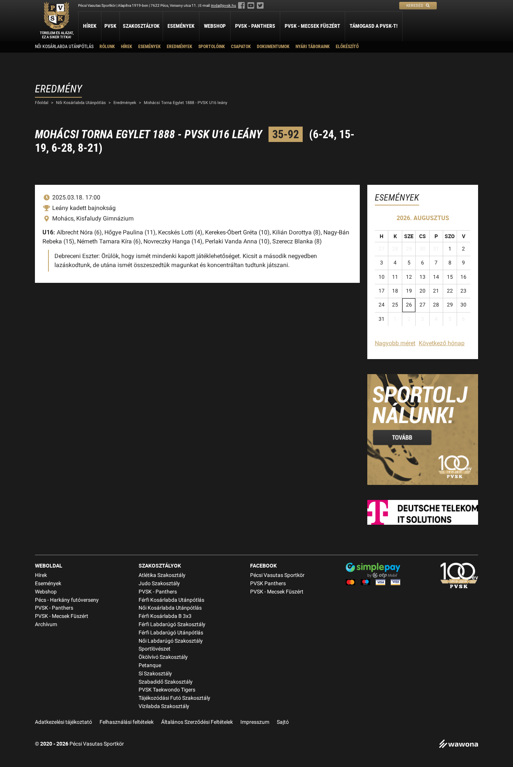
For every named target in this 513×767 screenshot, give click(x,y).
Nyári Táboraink (313, 46)
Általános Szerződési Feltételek (197, 722)
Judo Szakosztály (159, 583)
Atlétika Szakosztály (162, 575)
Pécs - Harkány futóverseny (67, 600)
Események (181, 26)
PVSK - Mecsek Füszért (312, 26)
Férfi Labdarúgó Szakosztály (172, 624)
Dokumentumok (273, 46)
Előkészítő (347, 46)
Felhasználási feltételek (127, 722)
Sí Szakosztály (155, 673)
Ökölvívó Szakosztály (163, 657)
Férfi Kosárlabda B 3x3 (165, 616)
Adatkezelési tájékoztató (63, 722)
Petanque (150, 665)
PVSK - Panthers (255, 26)
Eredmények (179, 46)
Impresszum (254, 722)
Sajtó (283, 722)
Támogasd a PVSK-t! (374, 26)
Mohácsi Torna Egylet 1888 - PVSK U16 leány (185, 102)
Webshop (215, 26)
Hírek (90, 26)
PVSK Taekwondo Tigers (167, 690)
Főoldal (41, 102)
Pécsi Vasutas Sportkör (277, 575)
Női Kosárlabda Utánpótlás (64, 46)
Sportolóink (211, 46)
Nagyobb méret (395, 343)
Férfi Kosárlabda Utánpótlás (171, 600)
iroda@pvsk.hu (223, 5)
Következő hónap (442, 343)
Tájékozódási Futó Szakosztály (174, 698)
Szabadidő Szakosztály (166, 682)
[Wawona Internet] (458, 744)
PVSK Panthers (268, 583)
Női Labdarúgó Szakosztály (171, 641)
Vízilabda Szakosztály (164, 706)
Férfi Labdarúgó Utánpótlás (171, 633)
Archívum (46, 624)
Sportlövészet (154, 649)
